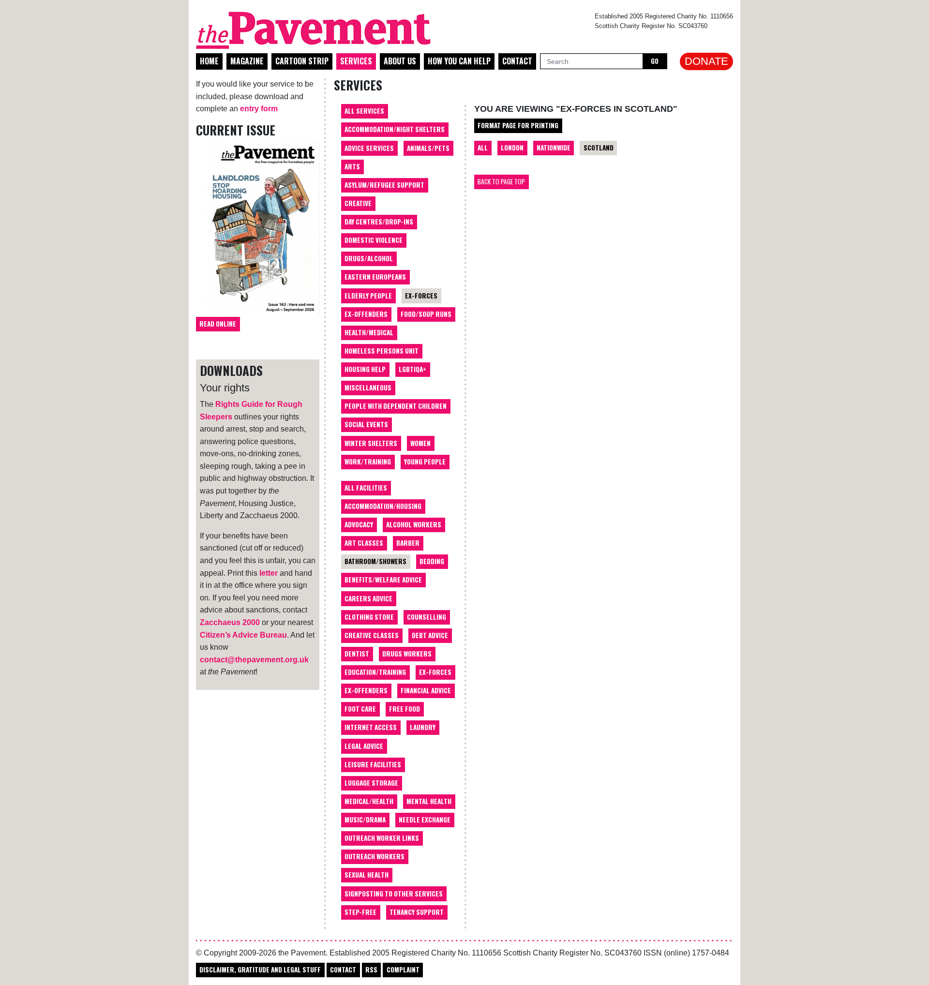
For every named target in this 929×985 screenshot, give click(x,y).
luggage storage (371, 783)
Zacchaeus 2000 (230, 622)
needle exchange (424, 819)
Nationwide (553, 147)
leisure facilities (373, 764)
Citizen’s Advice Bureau (243, 635)
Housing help (365, 369)
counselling (426, 617)
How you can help (459, 61)
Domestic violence (374, 240)
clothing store (369, 617)
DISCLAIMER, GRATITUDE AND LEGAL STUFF (260, 969)
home (209, 61)
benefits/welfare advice (383, 579)
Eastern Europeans (375, 277)
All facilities (366, 487)
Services (356, 61)
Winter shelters (371, 443)
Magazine (247, 61)
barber (408, 543)
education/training (375, 672)
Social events (366, 424)
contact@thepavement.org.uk (254, 660)
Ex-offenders (366, 314)
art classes (364, 543)
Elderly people (368, 295)
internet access (371, 727)
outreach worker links (382, 838)
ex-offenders (366, 690)
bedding (432, 561)
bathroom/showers (375, 561)
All (483, 147)
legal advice (364, 746)
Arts (352, 166)
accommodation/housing (383, 506)
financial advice (426, 690)
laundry (422, 727)
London (512, 147)
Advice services (369, 148)
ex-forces (435, 672)
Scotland (599, 147)
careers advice (368, 598)
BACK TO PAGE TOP (501, 181)
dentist (357, 653)
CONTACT (343, 969)
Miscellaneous (368, 387)
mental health (428, 801)
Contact (517, 61)
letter (268, 573)
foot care (360, 709)
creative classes (372, 635)
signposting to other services (394, 893)
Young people (425, 461)
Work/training (368, 461)
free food (404, 709)
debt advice (430, 635)
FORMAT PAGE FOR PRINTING (518, 125)
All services (364, 111)
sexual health (367, 875)
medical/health (369, 801)
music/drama (365, 819)
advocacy (359, 524)
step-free (360, 912)
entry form (259, 108)
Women (420, 443)
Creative (358, 203)
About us (400, 61)
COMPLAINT (403, 969)
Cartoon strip (302, 61)
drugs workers (407, 653)
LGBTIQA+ (412, 369)
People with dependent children (396, 406)
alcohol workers (413, 524)
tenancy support (417, 912)
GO (655, 61)
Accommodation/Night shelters (395, 129)
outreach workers (375, 856)
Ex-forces (421, 295)
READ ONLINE (217, 323)
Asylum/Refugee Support (384, 185)
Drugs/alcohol (369, 258)
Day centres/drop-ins (379, 221)
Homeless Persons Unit (382, 351)
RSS (371, 969)
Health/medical (369, 332)
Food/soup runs (426, 314)
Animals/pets (428, 148)
